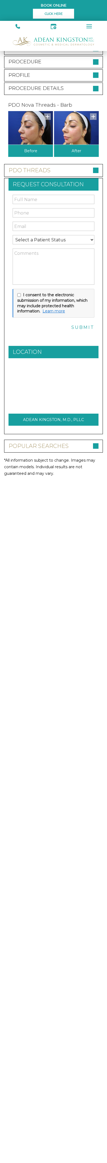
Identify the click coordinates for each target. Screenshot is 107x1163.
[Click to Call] (18, 26)
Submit (82, 327)
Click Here (54, 14)
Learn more (54, 311)
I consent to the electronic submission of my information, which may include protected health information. (52, 303)
